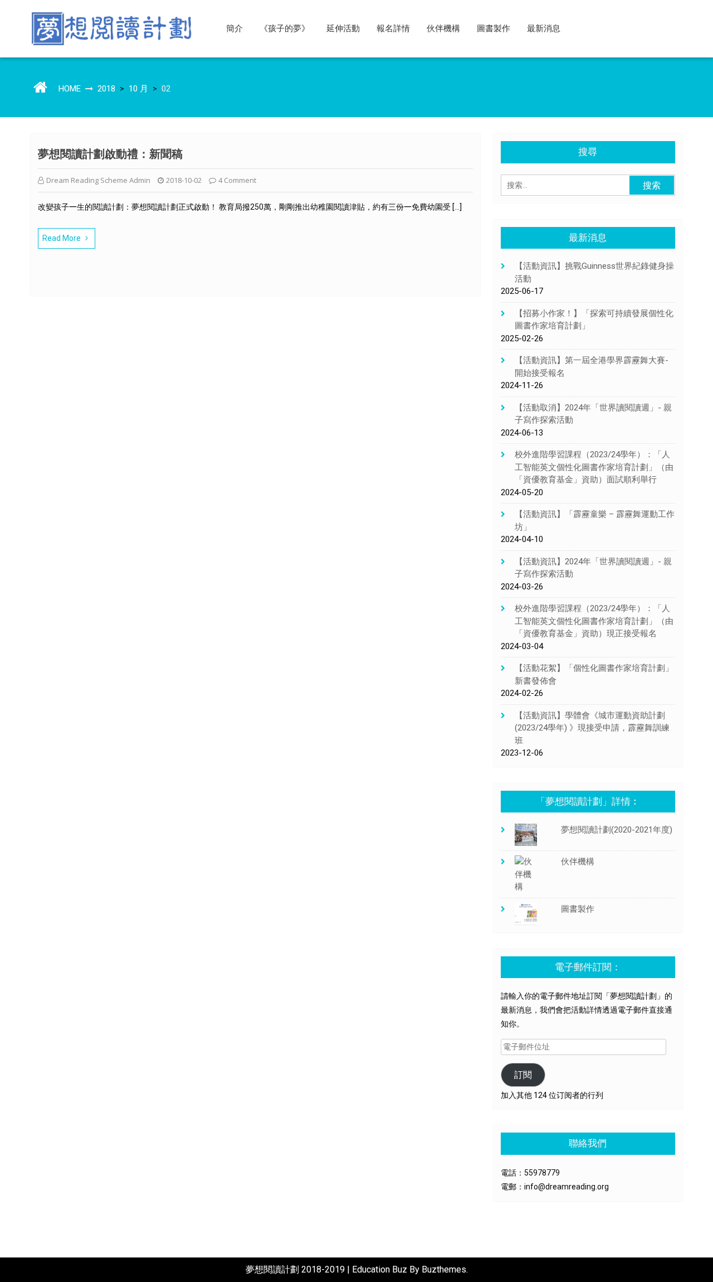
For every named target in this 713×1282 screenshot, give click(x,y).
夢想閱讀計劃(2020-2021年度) (616, 830)
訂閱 (523, 1075)
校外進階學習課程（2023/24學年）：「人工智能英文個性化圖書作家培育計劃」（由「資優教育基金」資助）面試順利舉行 (594, 467)
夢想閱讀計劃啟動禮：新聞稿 (110, 154)
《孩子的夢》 (285, 28)
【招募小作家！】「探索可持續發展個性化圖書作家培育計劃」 (594, 319)
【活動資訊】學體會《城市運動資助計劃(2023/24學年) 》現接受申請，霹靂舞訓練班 (592, 728)
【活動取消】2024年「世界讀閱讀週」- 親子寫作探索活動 (593, 414)
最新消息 (543, 28)
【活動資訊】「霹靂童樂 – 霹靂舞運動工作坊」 (595, 520)
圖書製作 (493, 28)
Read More (61, 238)
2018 (106, 89)
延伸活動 (343, 28)
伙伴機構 (443, 28)
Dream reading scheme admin (98, 180)
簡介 (234, 28)
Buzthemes (444, 1269)
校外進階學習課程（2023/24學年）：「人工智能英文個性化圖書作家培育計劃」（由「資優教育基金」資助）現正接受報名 (594, 620)
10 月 (138, 89)
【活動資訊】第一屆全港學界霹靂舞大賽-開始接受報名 (591, 366)
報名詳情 (393, 28)
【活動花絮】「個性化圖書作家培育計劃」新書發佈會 (594, 674)
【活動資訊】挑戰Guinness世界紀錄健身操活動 (594, 272)
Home (69, 89)
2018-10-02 (184, 180)
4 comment (237, 180)
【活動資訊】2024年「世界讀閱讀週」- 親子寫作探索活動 (593, 568)
